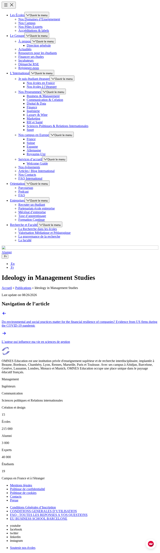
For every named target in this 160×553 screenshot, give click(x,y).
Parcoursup (25, 188)
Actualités (24, 49)
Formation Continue (31, 219)
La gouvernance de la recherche (39, 236)
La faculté (24, 240)
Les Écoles (17, 15)
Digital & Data (36, 103)
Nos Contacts (27, 174)
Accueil (7, 288)
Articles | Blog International (36, 171)
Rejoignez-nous (28, 68)
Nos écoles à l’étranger (42, 86)
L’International (19, 73)
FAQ (21, 195)
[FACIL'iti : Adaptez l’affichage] (151, 544)
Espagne (32, 146)
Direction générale (39, 45)
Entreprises (17, 200)
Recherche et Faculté (24, 225)
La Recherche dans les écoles (37, 229)
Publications (23, 288)
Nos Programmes (29, 92)
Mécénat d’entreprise (32, 212)
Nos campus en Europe (33, 135)
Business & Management (43, 96)
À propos (24, 41)
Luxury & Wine (37, 115)
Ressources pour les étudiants (37, 53)
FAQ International (30, 178)
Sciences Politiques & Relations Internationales (57, 126)
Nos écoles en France (41, 83)
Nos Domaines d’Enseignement (39, 19)
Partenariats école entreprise (36, 208)
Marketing (33, 118)
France (31, 139)
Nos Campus (26, 23)
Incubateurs (26, 60)
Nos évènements (29, 167)
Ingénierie (33, 111)
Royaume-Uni (36, 154)
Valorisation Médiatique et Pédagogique (44, 232)
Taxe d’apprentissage (32, 216)
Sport (30, 129)
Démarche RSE (28, 64)
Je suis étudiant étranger (34, 79)
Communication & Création (45, 100)
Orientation (17, 183)
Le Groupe (17, 35)
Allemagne (34, 150)
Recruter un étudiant (31, 204)
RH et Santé (35, 122)
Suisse (31, 143)
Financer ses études (31, 56)
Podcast (23, 191)
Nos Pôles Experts (30, 27)
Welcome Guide (37, 163)
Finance (32, 107)
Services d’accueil (30, 159)
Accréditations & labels (33, 30)
